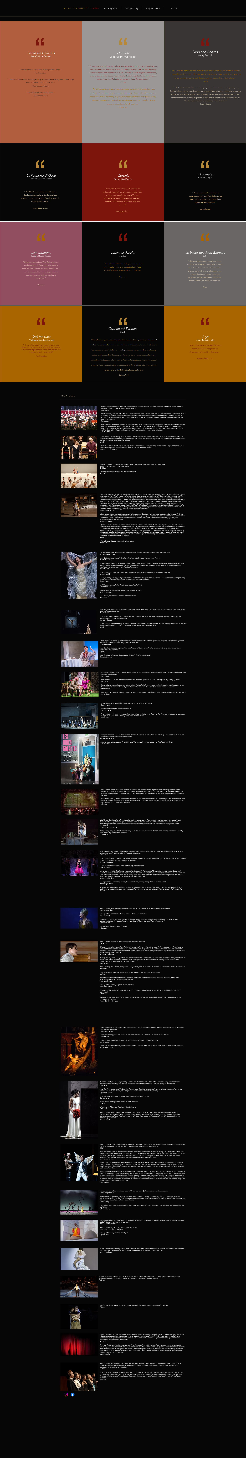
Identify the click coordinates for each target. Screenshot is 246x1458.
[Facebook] (72, 1394)
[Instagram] (65, 1394)
